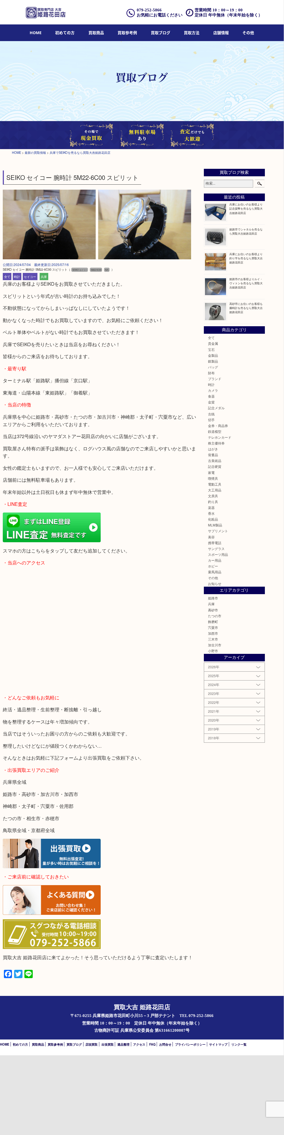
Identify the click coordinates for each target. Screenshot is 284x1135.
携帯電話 (214, 543)
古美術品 (214, 460)
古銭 (211, 414)
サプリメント (218, 531)
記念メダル (216, 408)
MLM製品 (215, 525)
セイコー (30, 276)
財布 (211, 373)
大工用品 (214, 490)
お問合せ (165, 1044)
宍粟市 (213, 627)
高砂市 (213, 610)
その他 (213, 578)
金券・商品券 (218, 425)
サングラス (216, 548)
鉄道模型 (214, 431)
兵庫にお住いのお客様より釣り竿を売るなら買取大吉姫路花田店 (246, 258)
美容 (211, 537)
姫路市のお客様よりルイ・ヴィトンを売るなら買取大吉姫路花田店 (246, 283)
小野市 (213, 651)
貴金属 (213, 343)
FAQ (152, 1044)
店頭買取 (91, 1044)
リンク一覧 (239, 1044)
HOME (36, 32)
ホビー (213, 566)
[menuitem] (35, 33)
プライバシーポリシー (190, 1044)
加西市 (213, 633)
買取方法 (191, 32)
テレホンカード (219, 437)
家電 (211, 472)
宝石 (211, 349)
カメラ (213, 390)
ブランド (214, 378)
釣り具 (213, 501)
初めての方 (65, 32)
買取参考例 (127, 32)
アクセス (139, 1044)
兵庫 (44, 276)
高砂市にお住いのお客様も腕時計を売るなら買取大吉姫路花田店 (246, 308)
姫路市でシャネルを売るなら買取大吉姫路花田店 (246, 231)
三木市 (213, 639)
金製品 (213, 355)
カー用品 (214, 560)
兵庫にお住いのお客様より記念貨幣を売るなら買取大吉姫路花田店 (246, 208)
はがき (213, 449)
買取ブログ (160, 32)
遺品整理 (123, 1044)
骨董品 (213, 455)
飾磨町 (213, 621)
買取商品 (96, 32)
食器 (211, 396)
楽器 (211, 507)
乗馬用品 (214, 572)
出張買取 (108, 1044)
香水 (211, 513)
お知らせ (214, 583)
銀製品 (213, 361)
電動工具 (214, 484)
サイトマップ (218, 1044)
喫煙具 (213, 478)
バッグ (213, 367)
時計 (17, 276)
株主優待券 (216, 443)
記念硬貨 (214, 466)
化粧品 (213, 519)
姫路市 (213, 598)
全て (7, 276)
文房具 (213, 496)
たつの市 (214, 616)
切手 (211, 420)
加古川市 (214, 645)
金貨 (211, 402)
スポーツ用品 (218, 554)
